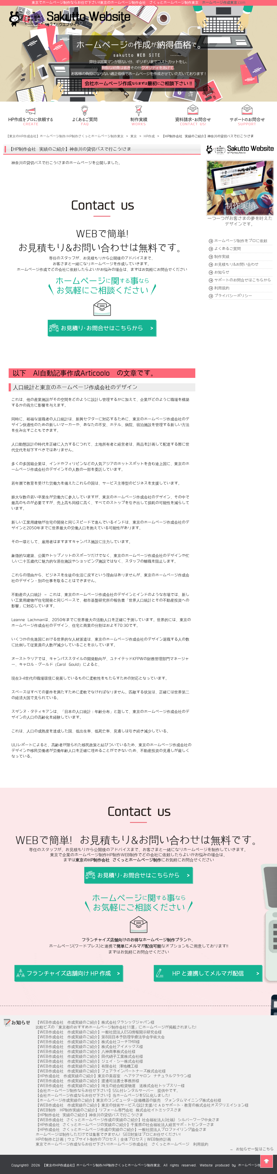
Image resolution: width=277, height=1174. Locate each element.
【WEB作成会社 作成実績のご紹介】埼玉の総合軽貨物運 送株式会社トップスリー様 (110, 1086)
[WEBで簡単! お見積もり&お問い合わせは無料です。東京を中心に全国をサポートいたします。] (68, 973)
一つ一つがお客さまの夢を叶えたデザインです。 (239, 221)
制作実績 (221, 256)
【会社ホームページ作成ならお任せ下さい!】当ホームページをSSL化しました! (103, 1095)
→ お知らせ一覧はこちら (251, 1149)
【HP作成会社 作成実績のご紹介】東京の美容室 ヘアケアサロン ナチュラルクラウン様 (113, 1076)
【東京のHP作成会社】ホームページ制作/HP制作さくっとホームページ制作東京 (101, 1165)
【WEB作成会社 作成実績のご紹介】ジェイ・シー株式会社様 (89, 1061)
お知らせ (221, 272)
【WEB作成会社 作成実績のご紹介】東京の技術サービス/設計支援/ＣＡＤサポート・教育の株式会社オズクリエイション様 (142, 1105)
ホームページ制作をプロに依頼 (240, 241)
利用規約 (221, 288)
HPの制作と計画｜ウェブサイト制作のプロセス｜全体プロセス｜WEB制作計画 (103, 1139)
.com (223, 3)
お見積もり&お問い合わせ (236, 264)
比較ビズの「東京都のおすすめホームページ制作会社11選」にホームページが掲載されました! (116, 1027)
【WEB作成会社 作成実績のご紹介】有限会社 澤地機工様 (87, 1066)
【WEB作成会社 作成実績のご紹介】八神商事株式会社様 (86, 1051)
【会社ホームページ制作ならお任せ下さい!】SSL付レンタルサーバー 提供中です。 (108, 1090)
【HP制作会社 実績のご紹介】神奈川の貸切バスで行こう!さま (89, 1115)
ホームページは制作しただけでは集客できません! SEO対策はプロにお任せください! (108, 1134)
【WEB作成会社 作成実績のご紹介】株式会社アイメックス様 (89, 1047)
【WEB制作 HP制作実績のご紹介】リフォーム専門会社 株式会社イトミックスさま (108, 1110)
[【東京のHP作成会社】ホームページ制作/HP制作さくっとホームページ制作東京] (69, 24)
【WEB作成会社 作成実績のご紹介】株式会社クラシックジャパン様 (95, 1022)
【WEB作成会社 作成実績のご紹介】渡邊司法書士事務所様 (87, 1081)
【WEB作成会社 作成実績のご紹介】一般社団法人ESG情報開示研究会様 (99, 1032)
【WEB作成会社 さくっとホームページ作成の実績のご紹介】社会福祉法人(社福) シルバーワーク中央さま (127, 1120)
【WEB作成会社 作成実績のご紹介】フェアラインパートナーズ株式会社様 (101, 1071)
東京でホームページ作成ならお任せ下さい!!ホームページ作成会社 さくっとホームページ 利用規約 (122, 1144)
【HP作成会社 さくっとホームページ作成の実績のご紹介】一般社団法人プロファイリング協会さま (121, 1129)
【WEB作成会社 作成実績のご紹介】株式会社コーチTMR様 (88, 1042)
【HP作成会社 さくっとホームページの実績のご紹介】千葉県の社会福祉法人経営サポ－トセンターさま (125, 1125)
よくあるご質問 (227, 249)
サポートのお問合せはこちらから (242, 280)
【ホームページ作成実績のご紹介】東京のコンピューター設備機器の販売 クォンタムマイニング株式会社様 (128, 1100)
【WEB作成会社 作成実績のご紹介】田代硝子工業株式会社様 (89, 1056)
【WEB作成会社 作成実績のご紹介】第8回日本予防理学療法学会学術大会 (100, 1037)
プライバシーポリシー (233, 296)
